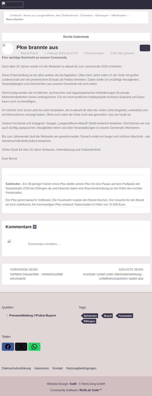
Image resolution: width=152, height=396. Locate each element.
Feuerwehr (125, 315)
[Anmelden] (138, 4)
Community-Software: (76, 390)
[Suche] (128, 4)
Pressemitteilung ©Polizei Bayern (32, 315)
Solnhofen (90, 315)
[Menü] (147, 4)
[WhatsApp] (34, 347)
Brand (108, 315)
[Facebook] (8, 347)
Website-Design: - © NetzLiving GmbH (76, 383)
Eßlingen (89, 321)
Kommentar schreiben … (44, 244)
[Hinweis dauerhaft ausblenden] (148, 57)
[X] (21, 347)
